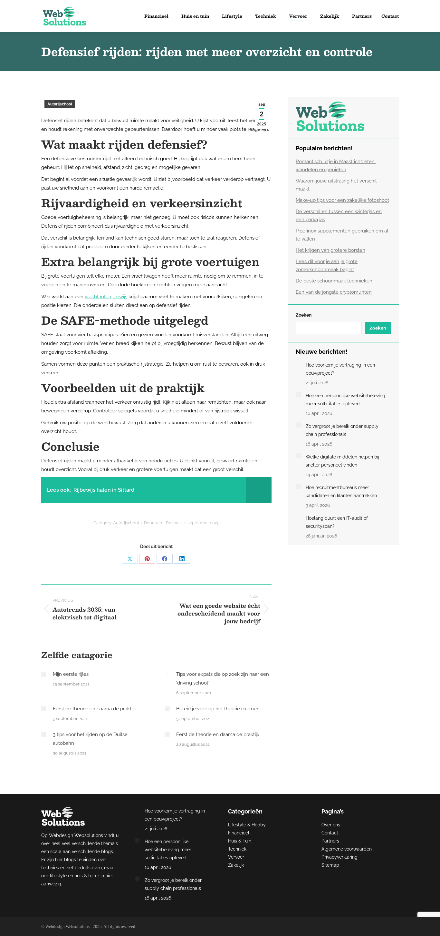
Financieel (238, 832)
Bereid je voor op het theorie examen (218, 709)
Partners (330, 840)
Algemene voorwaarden (346, 849)
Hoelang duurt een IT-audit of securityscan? (337, 522)
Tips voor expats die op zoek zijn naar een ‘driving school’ (222, 678)
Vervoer (236, 857)
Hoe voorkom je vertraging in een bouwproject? (340, 369)
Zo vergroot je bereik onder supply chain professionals (342, 430)
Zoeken (303, 315)
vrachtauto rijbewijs (106, 297)
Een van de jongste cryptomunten (334, 292)
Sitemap (330, 865)
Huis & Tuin (239, 840)
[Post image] (43, 674)
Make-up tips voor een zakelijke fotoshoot (342, 200)
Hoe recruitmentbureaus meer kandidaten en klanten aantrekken (341, 491)
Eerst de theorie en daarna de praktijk (94, 709)
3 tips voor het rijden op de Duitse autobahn (90, 739)
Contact (329, 832)
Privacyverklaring (339, 857)
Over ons (330, 824)
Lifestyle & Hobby (247, 824)
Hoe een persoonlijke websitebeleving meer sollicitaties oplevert (345, 399)
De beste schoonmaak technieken (334, 281)
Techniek (237, 849)
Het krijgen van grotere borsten (330, 250)
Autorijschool (59, 104)
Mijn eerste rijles (71, 674)
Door (161, 522)
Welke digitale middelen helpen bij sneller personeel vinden (342, 461)
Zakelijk (236, 865)
